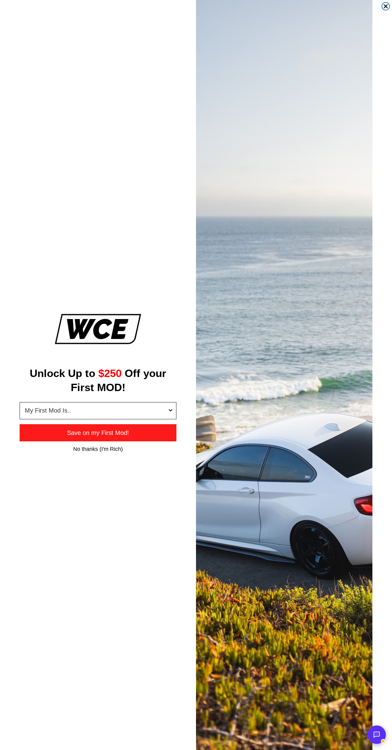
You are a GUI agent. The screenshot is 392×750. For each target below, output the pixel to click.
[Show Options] (171, 410)
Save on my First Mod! (98, 432)
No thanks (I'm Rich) (98, 448)
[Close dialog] (386, 6)
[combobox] (96, 410)
